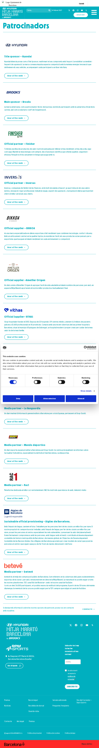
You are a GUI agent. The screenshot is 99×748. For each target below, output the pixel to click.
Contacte (8, 721)
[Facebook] (73, 10)
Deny (18, 398)
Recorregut (33, 700)
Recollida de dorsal (36, 706)
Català (81, 4)
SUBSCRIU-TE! (72, 686)
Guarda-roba (33, 711)
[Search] (50, 10)
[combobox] (37, 10)
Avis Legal (20, 721)
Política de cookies (53, 733)
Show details (86, 391)
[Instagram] (77, 10)
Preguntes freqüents (61, 706)
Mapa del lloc (87, 744)
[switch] (37, 382)
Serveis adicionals (60, 700)
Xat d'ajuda (12, 665)
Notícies (7, 706)
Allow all (81, 398)
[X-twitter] (69, 10)
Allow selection (49, 398)
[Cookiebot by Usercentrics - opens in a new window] (85, 347)
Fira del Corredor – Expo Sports (84, 701)
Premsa (7, 700)
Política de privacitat (35, 733)
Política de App (70, 733)
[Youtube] (82, 10)
